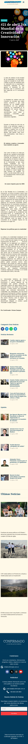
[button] (23, 2)
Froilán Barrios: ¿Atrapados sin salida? (17, 445)
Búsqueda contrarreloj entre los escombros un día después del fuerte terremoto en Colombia (18, 356)
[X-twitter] (12, 672)
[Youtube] (21, 672)
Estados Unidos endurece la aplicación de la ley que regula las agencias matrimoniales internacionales (18, 383)
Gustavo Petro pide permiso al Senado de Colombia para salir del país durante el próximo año (17, 370)
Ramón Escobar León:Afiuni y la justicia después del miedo (17, 476)
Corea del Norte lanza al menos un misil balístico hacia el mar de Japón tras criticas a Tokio (18, 395)
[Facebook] (7, 672)
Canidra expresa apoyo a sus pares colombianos (18, 341)
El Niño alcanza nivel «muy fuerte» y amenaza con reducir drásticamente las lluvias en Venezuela (13, 614)
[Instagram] (16, 672)
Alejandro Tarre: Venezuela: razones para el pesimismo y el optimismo (18, 460)
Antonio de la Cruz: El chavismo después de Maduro (17, 430)
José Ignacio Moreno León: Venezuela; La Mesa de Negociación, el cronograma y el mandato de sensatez (18, 417)
